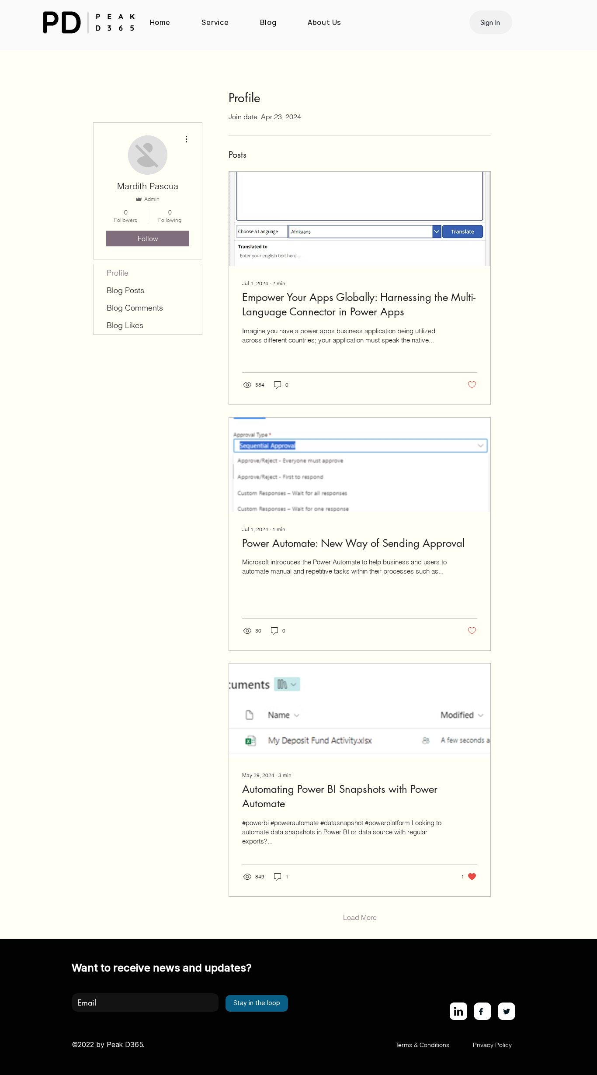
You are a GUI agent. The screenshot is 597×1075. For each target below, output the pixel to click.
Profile (117, 273)
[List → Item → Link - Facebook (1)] (482, 1011)
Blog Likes (125, 325)
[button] (490, 22)
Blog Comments (135, 308)
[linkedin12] (458, 1011)
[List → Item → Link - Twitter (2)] (506, 1011)
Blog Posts (125, 290)
